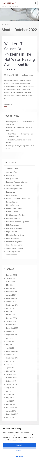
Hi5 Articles (9, 3)
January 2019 (11, 411)
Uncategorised (11, 255)
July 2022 (9, 338)
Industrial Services (13, 218)
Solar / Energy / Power (14, 248)
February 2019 (11, 408)
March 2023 (10, 315)
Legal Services (11, 232)
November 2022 (12, 328)
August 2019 (10, 388)
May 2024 (10, 285)
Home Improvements (14, 209)
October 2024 (11, 282)
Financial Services (12, 202)
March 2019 (10, 404)
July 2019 (9, 391)
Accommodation (12, 169)
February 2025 (11, 275)
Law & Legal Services (14, 228)
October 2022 (11, 331)
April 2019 (10, 401)
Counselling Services (14, 189)
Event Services (11, 195)
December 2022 (12, 325)
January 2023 (11, 322)
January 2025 (11, 278)
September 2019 (12, 384)
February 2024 (11, 292)
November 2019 (12, 378)
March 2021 (10, 371)
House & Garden (12, 212)
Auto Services (11, 175)
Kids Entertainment (13, 225)
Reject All (19, 456)
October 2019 (11, 381)
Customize (19, 451)
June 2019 (10, 394)
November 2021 (12, 351)
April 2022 (10, 348)
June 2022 (10, 341)
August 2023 (10, 308)
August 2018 (10, 418)
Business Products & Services (17, 182)
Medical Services (12, 238)
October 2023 (11, 302)
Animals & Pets (11, 172)
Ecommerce (10, 192)
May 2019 (10, 398)
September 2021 (12, 358)
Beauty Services (12, 179)
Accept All (19, 445)
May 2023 (10, 312)
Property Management (14, 242)
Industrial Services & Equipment (17, 222)
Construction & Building (14, 185)
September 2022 (12, 335)
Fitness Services (12, 205)
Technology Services (13, 252)
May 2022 (10, 345)
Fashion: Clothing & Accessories (18, 199)
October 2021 (11, 355)
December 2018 (12, 414)
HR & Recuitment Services (15, 215)
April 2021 (10, 368)
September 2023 (12, 305)
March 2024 (10, 288)
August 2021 (10, 361)
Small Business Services (15, 245)
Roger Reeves (28, 75)
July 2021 (9, 365)
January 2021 (11, 374)
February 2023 (11, 318)
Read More (8, 105)
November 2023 (12, 298)
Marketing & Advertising (15, 235)
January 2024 (11, 295)
